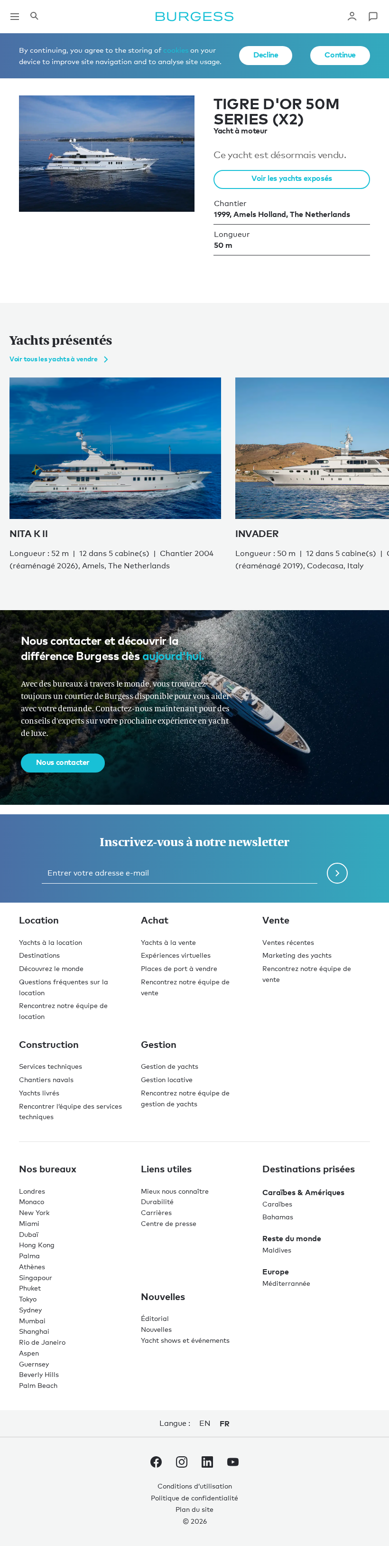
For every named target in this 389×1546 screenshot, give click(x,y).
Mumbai (32, 1321)
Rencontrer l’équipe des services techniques (70, 1111)
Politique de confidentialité (194, 1498)
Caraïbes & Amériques (303, 1192)
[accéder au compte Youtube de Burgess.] (232, 1464)
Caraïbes (277, 1204)
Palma (29, 1256)
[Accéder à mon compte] (352, 17)
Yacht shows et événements (185, 1340)
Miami (29, 1223)
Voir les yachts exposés (291, 178)
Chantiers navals (46, 1079)
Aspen (29, 1353)
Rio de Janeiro (42, 1342)
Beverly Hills (39, 1374)
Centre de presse (168, 1223)
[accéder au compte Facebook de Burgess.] (156, 1464)
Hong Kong (37, 1245)
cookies (175, 50)
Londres (32, 1191)
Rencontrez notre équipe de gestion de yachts (185, 1098)
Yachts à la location (50, 942)
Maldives (276, 1250)
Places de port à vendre (179, 968)
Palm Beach (38, 1385)
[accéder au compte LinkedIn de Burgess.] (207, 1464)
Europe (275, 1271)
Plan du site (194, 1509)
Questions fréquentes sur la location (63, 987)
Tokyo (28, 1299)
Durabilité (157, 1201)
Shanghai (34, 1331)
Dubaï (28, 1234)
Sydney (30, 1310)
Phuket (30, 1288)
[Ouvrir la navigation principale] (15, 17)
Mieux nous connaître (175, 1191)
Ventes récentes (288, 942)
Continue (340, 54)
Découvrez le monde (51, 968)
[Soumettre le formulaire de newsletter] (337, 873)
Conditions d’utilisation (194, 1486)
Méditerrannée (286, 1283)
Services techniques (50, 1066)
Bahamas (277, 1217)
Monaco (31, 1201)
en (204, 1423)
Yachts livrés (39, 1093)
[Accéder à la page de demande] (372, 17)
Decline (265, 54)
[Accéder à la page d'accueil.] (194, 16)
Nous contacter (63, 762)
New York (34, 1212)
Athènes (32, 1267)
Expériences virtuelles (176, 955)
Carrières (156, 1212)
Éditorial (155, 1318)
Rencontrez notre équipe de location (63, 1010)
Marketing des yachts (297, 955)
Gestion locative (167, 1079)
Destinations (39, 955)
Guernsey (34, 1364)
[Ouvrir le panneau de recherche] (34, 17)
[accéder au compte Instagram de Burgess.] (181, 1464)
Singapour (35, 1277)
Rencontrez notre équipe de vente (185, 987)
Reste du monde (291, 1238)
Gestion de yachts (169, 1066)
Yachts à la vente (168, 942)
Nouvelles (156, 1329)
